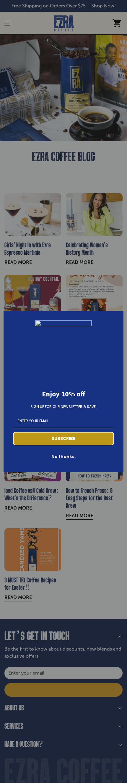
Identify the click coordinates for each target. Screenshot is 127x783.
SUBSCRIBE (63, 438)
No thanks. (63, 456)
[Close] (116, 318)
